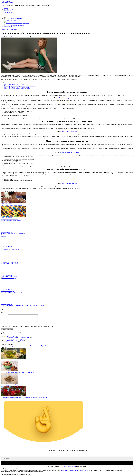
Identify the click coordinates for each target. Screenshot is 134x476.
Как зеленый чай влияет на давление (10, 359)
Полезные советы (10, 336)
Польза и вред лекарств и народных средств (17, 337)
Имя (2, 309)
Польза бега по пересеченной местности (69, 98)
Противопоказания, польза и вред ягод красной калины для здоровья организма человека (24, 397)
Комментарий (4, 323)
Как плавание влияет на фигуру (9, 276)
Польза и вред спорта (17, 36)
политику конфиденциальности (69, 466)
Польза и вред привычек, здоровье (15, 339)
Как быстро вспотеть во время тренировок (12, 205)
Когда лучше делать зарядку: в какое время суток (13, 233)
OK (29, 474)
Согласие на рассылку (66, 470)
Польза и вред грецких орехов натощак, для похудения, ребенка (17, 372)
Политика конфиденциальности (80, 470)
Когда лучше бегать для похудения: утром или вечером (15, 247)
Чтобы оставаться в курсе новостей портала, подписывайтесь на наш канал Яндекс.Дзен (24, 346)
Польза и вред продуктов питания (15, 340)
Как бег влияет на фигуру (7, 291)
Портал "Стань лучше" (7, 2)
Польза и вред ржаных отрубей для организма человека (15, 385)
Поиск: (3, 14)
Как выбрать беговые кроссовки (9, 219)
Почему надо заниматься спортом (9, 262)
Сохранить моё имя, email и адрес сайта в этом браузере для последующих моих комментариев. (27, 326)
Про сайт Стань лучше (10, 9)
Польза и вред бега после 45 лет (69, 131)
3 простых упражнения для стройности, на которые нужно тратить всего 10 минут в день (24, 305)
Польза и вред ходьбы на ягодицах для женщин (16, 84)
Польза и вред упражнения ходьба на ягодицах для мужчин (19, 86)
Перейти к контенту (6, 1)
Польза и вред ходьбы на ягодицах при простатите (17, 88)
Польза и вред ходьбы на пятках (69, 183)
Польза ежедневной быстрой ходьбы (69, 152)
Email (2, 312)
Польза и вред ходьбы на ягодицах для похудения (17, 87)
